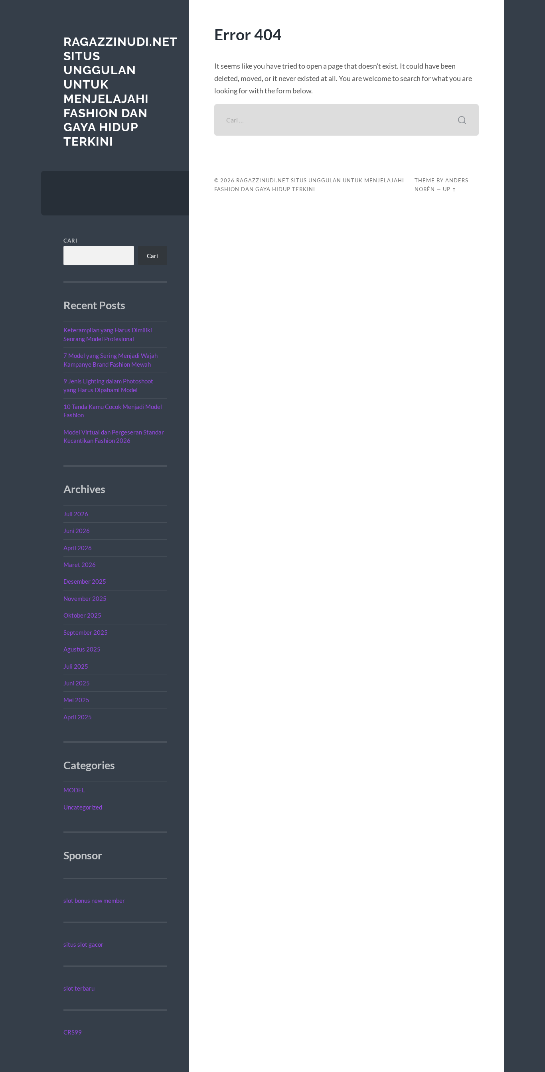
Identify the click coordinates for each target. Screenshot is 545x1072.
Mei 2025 (76, 699)
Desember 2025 (84, 581)
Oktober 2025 (82, 615)
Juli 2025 (75, 666)
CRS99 (72, 1032)
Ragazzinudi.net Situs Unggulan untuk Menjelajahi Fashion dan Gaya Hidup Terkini (120, 91)
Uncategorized (82, 807)
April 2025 (77, 717)
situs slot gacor (83, 944)
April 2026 (77, 547)
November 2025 (85, 598)
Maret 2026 (79, 564)
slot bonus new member (94, 900)
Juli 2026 (75, 513)
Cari (70, 240)
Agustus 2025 (82, 649)
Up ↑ (449, 189)
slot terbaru (79, 988)
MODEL (74, 790)
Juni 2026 (76, 530)
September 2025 (85, 632)
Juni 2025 (76, 683)
